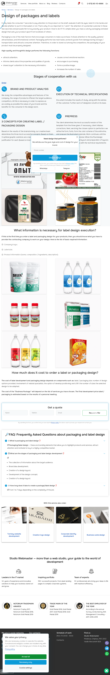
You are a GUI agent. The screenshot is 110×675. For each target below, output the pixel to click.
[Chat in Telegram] (108, 648)
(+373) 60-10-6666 (95, 3)
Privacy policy (55, 422)
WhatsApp (43, 168)
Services (23, 3)
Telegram (66, 168)
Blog (48, 3)
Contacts (62, 3)
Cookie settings (25, 668)
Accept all (26, 657)
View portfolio (33, 3)
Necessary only (25, 662)
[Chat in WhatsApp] (107, 654)
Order (4, 83)
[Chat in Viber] (107, 643)
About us (42, 3)
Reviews (54, 3)
